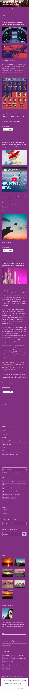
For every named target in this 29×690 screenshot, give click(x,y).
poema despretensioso (9, 491)
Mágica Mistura (11, 2)
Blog (3, 430)
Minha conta (5, 451)
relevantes (17, 494)
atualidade (6, 482)
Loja (3, 447)
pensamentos (7, 488)
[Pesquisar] (24, 534)
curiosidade (21, 655)
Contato (4, 437)
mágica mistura (21, 485)
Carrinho (4, 434)
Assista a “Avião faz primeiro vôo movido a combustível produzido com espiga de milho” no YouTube (14, 144)
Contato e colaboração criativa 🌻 (11, 441)
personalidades (17, 488)
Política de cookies (17, 683)
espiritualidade (21, 482)
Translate (15, 472)
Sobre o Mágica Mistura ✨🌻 (10, 454)
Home (4, 507)
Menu (15, 9)
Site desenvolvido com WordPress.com (12, 676)
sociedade (14, 497)
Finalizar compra (6, 444)
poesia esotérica (7, 494)
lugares (13, 485)
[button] (8, 562)
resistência (6, 497)
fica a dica (5, 485)
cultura (13, 482)
